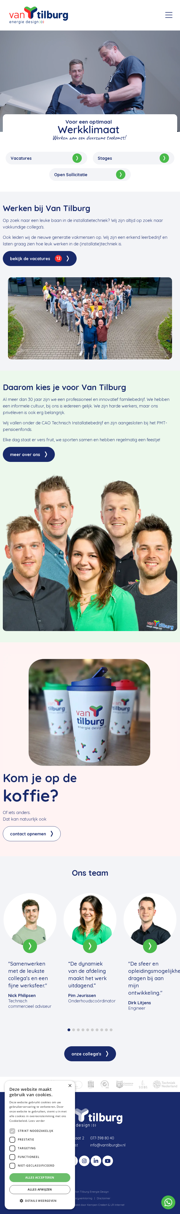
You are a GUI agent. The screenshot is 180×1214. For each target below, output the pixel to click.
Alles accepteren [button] (39, 1178)
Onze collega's (86, 1054)
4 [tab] (83, 1029)
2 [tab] (73, 1029)
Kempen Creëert (97, 1204)
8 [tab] (101, 1029)
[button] (39, 1201)
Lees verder (37, 1121)
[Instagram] (84, 1161)
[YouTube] (107, 1161)
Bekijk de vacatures (35, 258)
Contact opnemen (28, 834)
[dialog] (40, 1145)
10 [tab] (111, 1029)
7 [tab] (97, 1029)
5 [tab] (87, 1029)
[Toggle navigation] (168, 15)
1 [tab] (69, 1029)
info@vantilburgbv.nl (107, 1145)
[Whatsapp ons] (168, 1202)
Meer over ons (25, 454)
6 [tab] (92, 1029)
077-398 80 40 (102, 1138)
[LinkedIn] (96, 1161)
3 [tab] (78, 1029)
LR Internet (117, 1204)
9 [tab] (106, 1029)
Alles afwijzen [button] (40, 1189)
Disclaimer (103, 1198)
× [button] (69, 1086)
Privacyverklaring (81, 1198)
